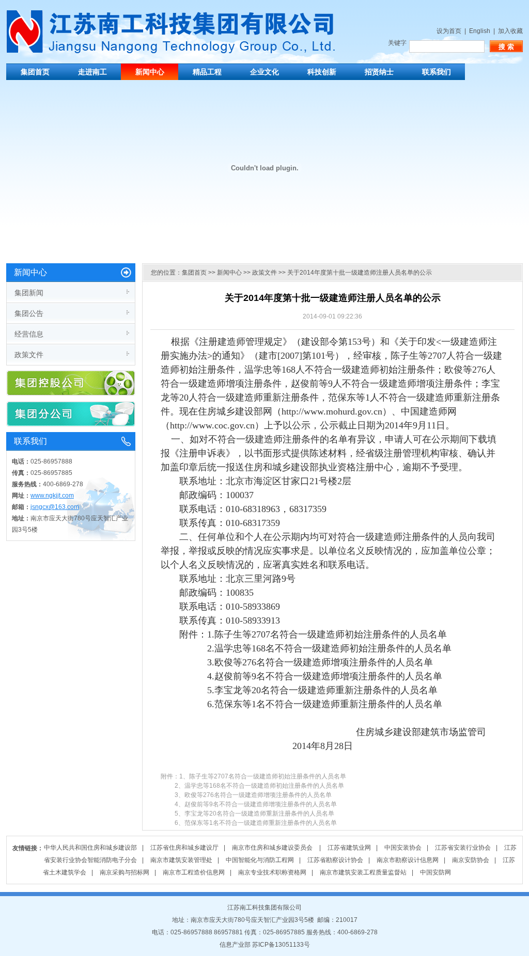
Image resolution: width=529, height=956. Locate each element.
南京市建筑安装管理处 (181, 860)
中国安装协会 (403, 847)
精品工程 (207, 72)
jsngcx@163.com (54, 507)
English (479, 31)
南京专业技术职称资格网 (272, 872)
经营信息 (28, 334)
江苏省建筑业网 (349, 847)
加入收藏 (510, 31)
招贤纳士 (379, 72)
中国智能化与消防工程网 (260, 860)
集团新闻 (28, 293)
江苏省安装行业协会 (463, 847)
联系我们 (436, 72)
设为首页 (449, 31)
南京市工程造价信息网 (194, 872)
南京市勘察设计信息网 (408, 860)
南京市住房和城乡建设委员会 (273, 847)
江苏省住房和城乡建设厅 (184, 847)
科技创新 (321, 72)
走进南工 (92, 72)
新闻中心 (149, 72)
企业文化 (264, 72)
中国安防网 (435, 872)
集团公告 (28, 313)
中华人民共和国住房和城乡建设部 (90, 847)
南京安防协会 (470, 860)
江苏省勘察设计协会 (335, 860)
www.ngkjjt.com (52, 495)
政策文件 (28, 354)
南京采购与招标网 (124, 872)
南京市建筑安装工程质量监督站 (363, 872)
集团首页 (35, 72)
